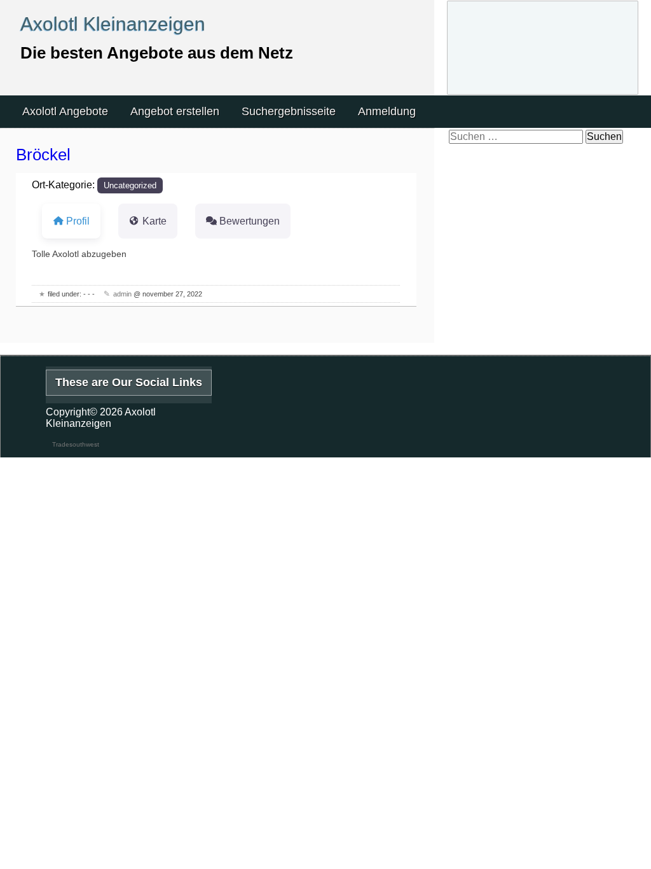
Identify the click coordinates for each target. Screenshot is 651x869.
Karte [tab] (154, 221)
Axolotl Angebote (65, 111)
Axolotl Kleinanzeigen (112, 23)
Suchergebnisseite (289, 111)
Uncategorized (130, 185)
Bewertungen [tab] (249, 221)
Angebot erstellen (174, 111)
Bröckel (43, 154)
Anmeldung (387, 111)
